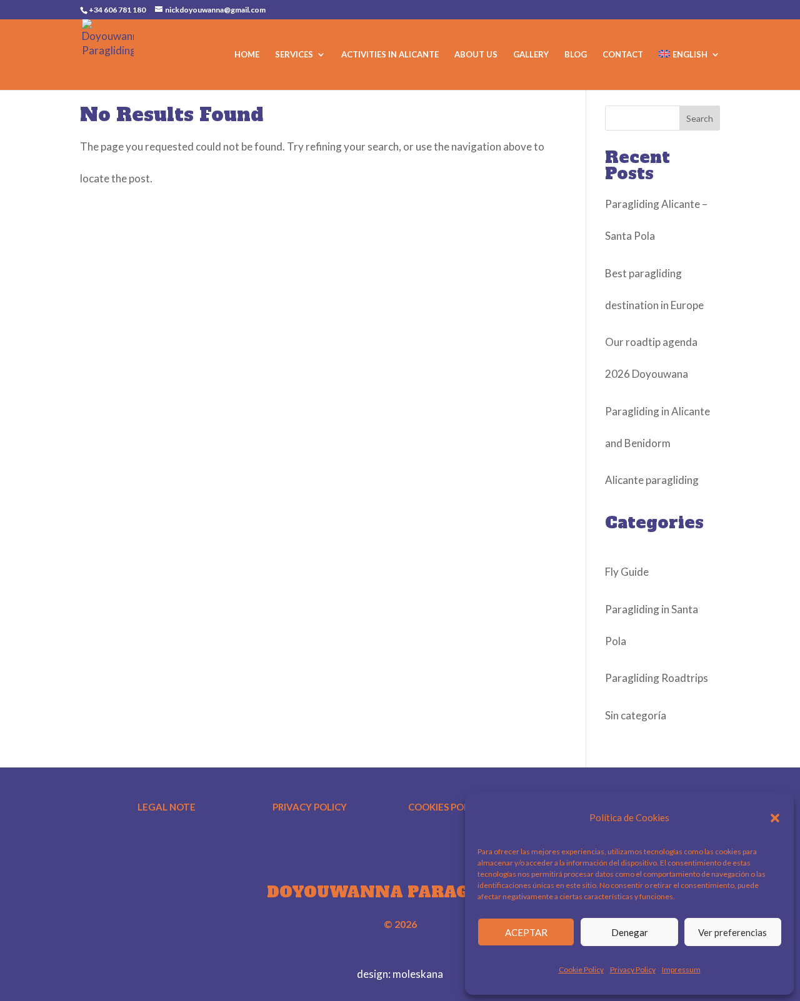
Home (246, 54)
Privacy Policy (633, 969)
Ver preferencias (732, 932)
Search (699, 118)
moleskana (417, 973)
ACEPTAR (526, 932)
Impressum (681, 969)
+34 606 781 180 (117, 9)
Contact (622, 54)
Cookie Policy (581, 969)
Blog (575, 54)
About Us (476, 54)
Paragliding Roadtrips (656, 677)
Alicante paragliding (652, 479)
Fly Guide (627, 571)
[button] (775, 818)
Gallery (531, 54)
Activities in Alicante (390, 54)
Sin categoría (635, 715)
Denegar (629, 932)
